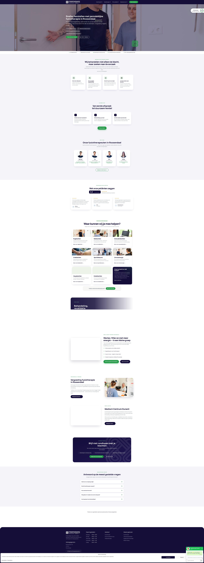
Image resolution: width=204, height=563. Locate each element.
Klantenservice (123, 2)
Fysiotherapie (106, 2)
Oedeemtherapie (108, 538)
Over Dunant (98, 2)
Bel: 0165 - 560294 (84, 37)
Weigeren (182, 557)
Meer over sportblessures (99, 262)
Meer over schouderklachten (120, 244)
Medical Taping (126, 540)
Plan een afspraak (110, 288)
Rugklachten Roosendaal (128, 538)
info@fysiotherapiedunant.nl (73, 551)
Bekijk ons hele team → (102, 170)
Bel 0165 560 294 (109, 456)
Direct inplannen (133, 2)
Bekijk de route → (110, 423)
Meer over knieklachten (78, 262)
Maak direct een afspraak (96, 456)
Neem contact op (118, 280)
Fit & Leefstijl (114, 2)
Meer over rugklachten (78, 244)
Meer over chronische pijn (120, 262)
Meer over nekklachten (99, 244)
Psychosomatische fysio (109, 536)
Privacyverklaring (4, 560)
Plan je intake (102, 128)
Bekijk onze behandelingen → (82, 320)
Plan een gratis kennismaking (111, 361)
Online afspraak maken (128, 536)
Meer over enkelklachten (99, 281)
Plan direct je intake (71, 37)
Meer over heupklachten (78, 281)
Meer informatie (125, 361)
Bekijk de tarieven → (76, 396)
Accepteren (168, 557)
